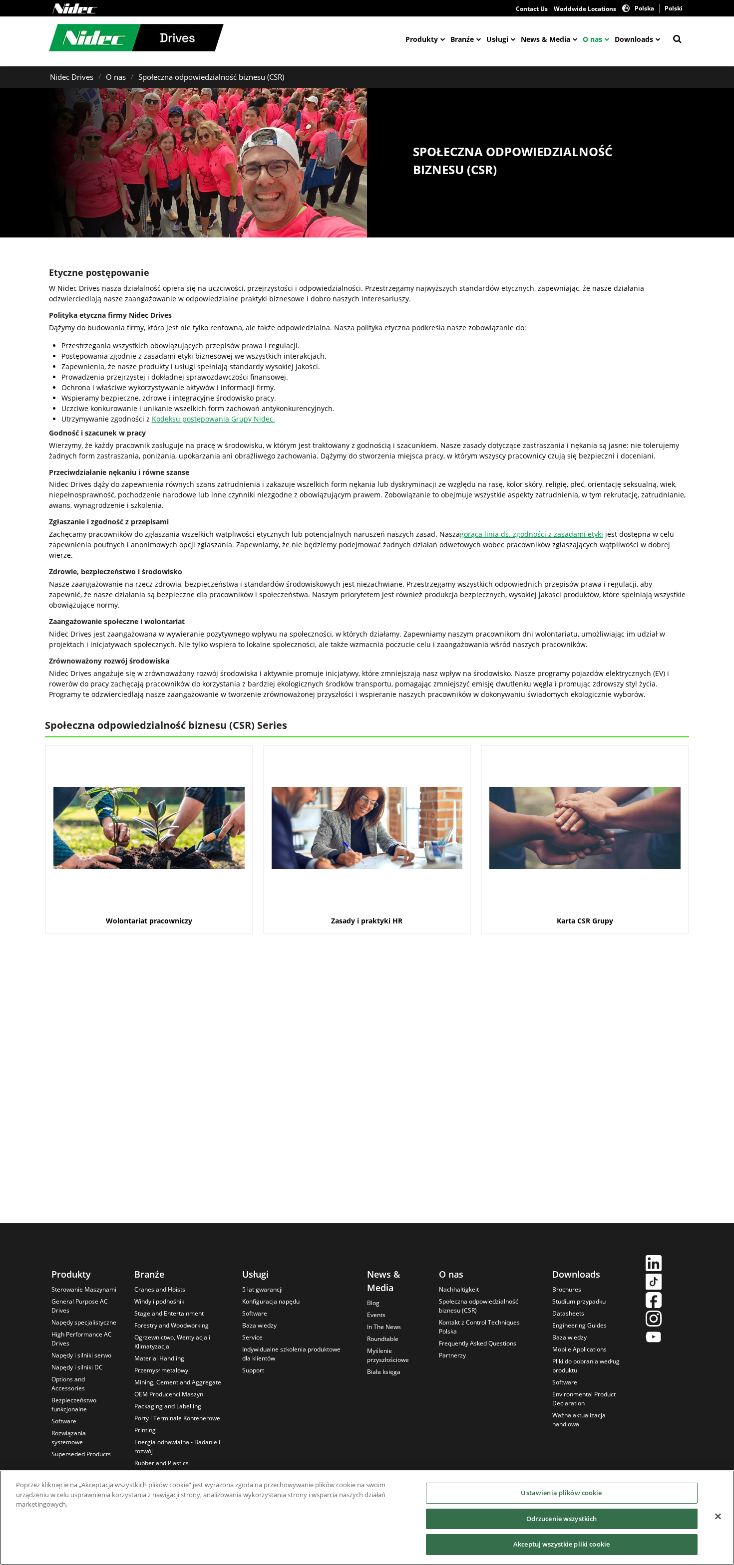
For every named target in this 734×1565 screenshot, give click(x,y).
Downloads (634, 39)
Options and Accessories (68, 1383)
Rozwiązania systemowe (68, 1437)
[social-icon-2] (654, 1283)
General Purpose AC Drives (79, 1306)
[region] (367, 1517)
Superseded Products (81, 1454)
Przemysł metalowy (161, 1370)
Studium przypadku (579, 1301)
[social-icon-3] (654, 1301)
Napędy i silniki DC (77, 1367)
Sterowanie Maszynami (83, 1289)
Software (63, 1421)
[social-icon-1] (654, 1264)
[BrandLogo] (136, 39)
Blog (373, 1303)
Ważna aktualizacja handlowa (579, 1419)
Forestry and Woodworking (171, 1325)
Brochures (566, 1289)
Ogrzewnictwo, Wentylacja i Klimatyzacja (172, 1341)
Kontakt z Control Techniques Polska (479, 1327)
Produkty (421, 39)
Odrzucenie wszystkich (561, 1518)
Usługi (497, 39)
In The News (384, 1327)
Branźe (462, 39)
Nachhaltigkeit (459, 1289)
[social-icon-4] (654, 1320)
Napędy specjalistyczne (83, 1322)
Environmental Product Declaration (584, 1398)
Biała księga (383, 1371)
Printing (145, 1430)
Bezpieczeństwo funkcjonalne (73, 1404)
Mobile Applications (579, 1349)
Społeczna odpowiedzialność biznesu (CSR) (211, 77)
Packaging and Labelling (167, 1406)
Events (376, 1315)
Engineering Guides (579, 1325)
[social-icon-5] (654, 1338)
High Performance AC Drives (81, 1338)
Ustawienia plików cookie (561, 1492)
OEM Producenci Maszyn (168, 1394)
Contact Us (532, 8)
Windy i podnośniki (160, 1301)
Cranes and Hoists (159, 1289)
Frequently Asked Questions (477, 1343)
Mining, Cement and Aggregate (177, 1382)
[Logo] (74, 8)
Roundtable (382, 1339)
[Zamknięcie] (718, 1517)
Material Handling (159, 1358)
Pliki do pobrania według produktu (586, 1365)
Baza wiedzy (259, 1325)
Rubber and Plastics (161, 1463)
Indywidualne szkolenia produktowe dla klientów (291, 1353)
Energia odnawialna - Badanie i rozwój (177, 1446)
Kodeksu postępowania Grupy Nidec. (213, 419)
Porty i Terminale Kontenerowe (177, 1418)
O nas (592, 39)
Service (252, 1337)
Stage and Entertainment (169, 1313)
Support (253, 1370)
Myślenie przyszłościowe (388, 1355)
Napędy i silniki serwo (81, 1355)
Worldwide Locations (585, 8)
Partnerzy (452, 1355)
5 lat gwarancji (262, 1289)
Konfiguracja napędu (271, 1301)
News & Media (545, 39)
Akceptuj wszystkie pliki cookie (561, 1544)
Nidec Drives (71, 77)
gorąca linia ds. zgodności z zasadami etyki (531, 534)
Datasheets (568, 1313)
